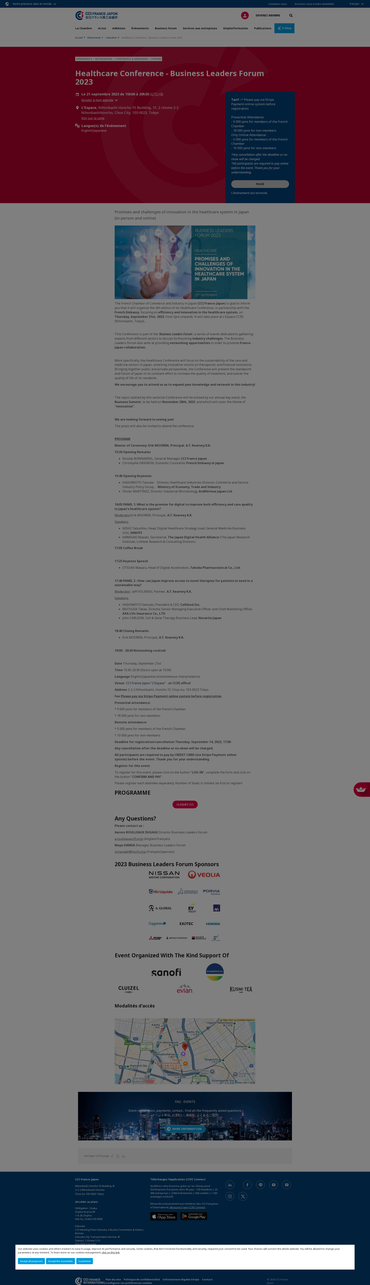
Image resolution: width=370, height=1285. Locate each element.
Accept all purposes (31, 1261)
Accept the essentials (60, 1261)
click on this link (111, 1252)
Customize (84, 1261)
